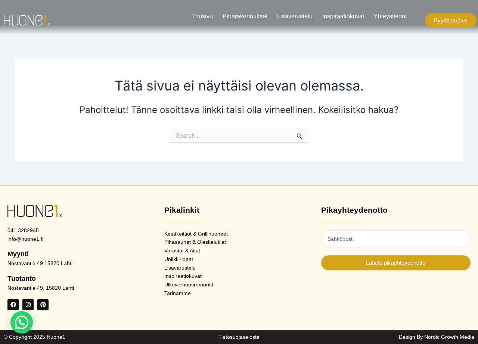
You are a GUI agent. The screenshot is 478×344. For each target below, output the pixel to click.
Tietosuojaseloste (239, 337)
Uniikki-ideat (178, 259)
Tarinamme (177, 293)
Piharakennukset (245, 16)
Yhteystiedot (390, 16)
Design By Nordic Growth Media (436, 337)
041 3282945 (23, 230)
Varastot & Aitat (182, 251)
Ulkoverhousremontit (188, 285)
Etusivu (203, 16)
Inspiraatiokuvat (343, 16)
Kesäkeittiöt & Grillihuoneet (196, 234)
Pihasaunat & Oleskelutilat (195, 242)
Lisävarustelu (295, 16)
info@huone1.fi (25, 239)
